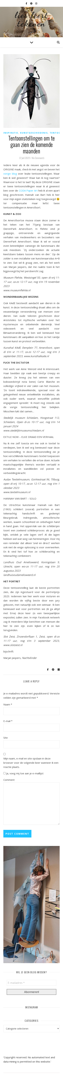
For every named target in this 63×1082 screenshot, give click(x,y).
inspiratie (10, 132)
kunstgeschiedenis (34, 132)
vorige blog (10, 173)
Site (5, 737)
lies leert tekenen (31, 19)
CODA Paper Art (28, 190)
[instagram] (36, 3)
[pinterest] (31, 3)
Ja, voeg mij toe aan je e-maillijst (25, 773)
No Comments (38, 158)
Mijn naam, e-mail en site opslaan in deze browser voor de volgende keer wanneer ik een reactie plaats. (30, 763)
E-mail (7, 721)
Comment (9, 779)
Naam (7, 704)
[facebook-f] (27, 3)
